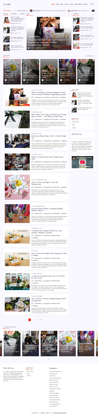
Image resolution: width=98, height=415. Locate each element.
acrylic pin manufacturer (55, 371)
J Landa (6, 4)
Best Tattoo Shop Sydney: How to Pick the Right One (17, 38)
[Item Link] (6, 20)
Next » (41, 319)
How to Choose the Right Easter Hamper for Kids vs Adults (49, 254)
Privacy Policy (75, 122)
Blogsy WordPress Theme (60, 413)
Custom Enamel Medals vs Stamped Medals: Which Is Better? (87, 44)
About (73, 124)
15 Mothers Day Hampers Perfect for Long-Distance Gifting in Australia (46, 232)
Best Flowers (52, 375)
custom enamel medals (55, 378)
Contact (74, 127)
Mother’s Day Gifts (54, 397)
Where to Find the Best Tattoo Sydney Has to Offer (14, 10)
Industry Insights (53, 395)
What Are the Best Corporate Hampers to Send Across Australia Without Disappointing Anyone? (18, 19)
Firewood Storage (53, 382)
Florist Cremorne (53, 384)
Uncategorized (53, 406)
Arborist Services (53, 373)
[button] (92, 4)
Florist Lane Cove (53, 386)
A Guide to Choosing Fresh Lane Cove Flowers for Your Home (48, 277)
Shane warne (34, 48)
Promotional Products (54, 399)
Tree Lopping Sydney (54, 404)
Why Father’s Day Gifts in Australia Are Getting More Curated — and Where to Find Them (17, 28)
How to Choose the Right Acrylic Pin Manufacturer (51, 10)
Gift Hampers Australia (55, 388)
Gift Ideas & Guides (54, 393)
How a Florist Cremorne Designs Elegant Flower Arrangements (48, 300)
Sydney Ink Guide (53, 401)
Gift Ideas (51, 391)
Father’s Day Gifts (53, 380)
